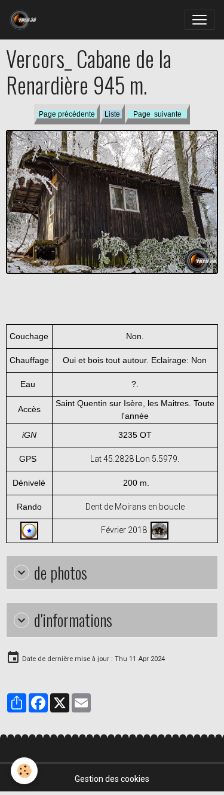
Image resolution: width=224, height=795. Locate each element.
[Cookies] (24, 770)
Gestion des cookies (112, 779)
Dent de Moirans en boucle (135, 506)
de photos (60, 573)
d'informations (73, 620)
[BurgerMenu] (199, 20)
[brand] (25, 20)
